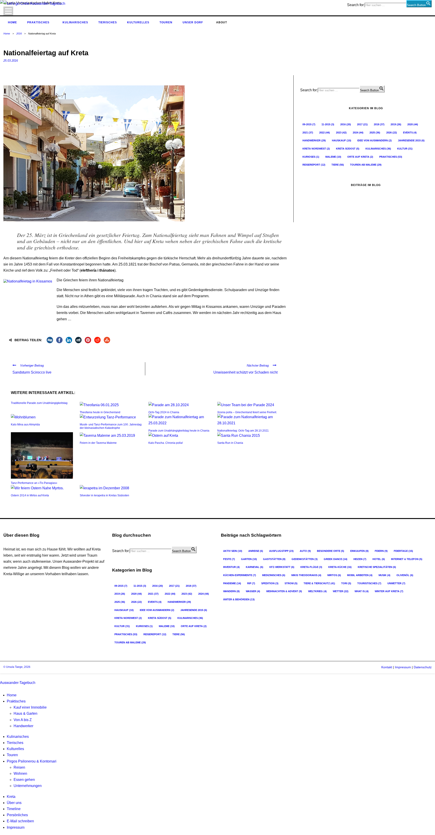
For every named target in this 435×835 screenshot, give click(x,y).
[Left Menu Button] (1, 676)
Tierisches (107, 22)
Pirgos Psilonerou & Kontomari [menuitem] (31, 761)
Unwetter (396, 583)
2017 (362, 124)
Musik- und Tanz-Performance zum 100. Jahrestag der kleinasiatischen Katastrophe (111, 426)
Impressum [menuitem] (15, 827)
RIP (251, 583)
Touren (166, 22)
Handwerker (314, 140)
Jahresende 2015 (411, 140)
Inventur (231, 567)
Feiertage (403, 551)
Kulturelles (138, 22)
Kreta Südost (347, 148)
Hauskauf (341, 140)
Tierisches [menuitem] (15, 743)
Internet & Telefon (406, 559)
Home (12, 22)
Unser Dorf (193, 22)
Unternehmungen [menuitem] (28, 786)
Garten (249, 559)
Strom (291, 583)
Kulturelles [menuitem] (15, 749)
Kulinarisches (75, 22)
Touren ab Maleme (366, 164)
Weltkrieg (317, 591)
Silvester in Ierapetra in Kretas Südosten (104, 495)
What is (362, 591)
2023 (341, 132)
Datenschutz (423, 667)
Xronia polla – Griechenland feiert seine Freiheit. (247, 412)
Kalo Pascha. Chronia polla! (165, 442)
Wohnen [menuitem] (20, 773)
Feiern (381, 551)
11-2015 (327, 124)
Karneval (254, 567)
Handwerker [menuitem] (23, 726)
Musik (384, 575)
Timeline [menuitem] (14, 809)
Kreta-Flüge (311, 567)
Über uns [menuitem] (14, 803)
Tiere (337, 164)
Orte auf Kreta (360, 156)
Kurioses (310, 156)
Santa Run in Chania (230, 442)
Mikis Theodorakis (306, 575)
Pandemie (232, 583)
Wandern (231, 591)
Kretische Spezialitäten (377, 567)
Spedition (269, 583)
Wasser (253, 591)
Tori (346, 583)
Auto (305, 551)
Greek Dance (335, 559)
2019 (396, 124)
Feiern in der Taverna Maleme (98, 442)
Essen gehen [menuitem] (24, 780)
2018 (379, 124)
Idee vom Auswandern (374, 140)
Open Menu (8, 11)
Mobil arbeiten (359, 575)
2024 (358, 132)
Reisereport (313, 164)
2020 (412, 124)
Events (410, 132)
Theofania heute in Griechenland (100, 412)
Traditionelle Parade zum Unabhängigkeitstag (39, 403)
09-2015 (308, 124)
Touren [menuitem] (12, 755)
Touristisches (369, 583)
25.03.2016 (10, 60)
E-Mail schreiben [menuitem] (20, 821)
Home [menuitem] (12, 695)
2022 (324, 132)
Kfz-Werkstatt (281, 567)
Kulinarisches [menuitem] (18, 736)
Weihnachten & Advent (284, 591)
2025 (375, 132)
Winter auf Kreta (389, 591)
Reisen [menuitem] (19, 767)
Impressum (402, 667)
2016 (19, 33)
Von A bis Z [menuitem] (23, 720)
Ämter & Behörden (239, 599)
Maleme (333, 156)
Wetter (340, 591)
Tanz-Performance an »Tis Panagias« (34, 483)
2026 (391, 132)
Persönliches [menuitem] (17, 815)
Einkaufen (359, 551)
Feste (229, 559)
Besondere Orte (330, 551)
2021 (307, 132)
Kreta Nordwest (316, 148)
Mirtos (334, 575)
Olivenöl (404, 575)
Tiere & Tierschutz (319, 583)
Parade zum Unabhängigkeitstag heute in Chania (178, 430)
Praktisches (38, 22)
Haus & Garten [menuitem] (25, 713)
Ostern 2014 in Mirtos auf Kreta (30, 495)
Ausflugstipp (281, 551)
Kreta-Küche (340, 567)
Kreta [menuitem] (11, 797)
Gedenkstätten (305, 559)
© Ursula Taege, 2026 (16, 666)
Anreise (255, 551)
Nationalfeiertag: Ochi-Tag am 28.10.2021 (243, 430)
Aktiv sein (232, 551)
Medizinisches (273, 575)
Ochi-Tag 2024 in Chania (163, 412)
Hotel (378, 559)
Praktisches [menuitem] (16, 701)
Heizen (359, 559)
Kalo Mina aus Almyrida (25, 424)
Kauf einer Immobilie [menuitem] (30, 707)
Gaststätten (274, 559)
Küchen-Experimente (239, 575)
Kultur (405, 148)
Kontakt (386, 667)
